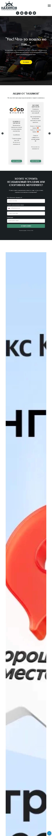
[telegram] (30, 13)
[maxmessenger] (34, 13)
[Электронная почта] (21, 13)
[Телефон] (17, 13)
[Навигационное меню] (49, 6)
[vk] (26, 13)
